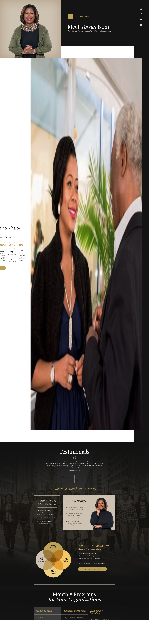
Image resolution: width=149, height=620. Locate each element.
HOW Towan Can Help (92, 569)
